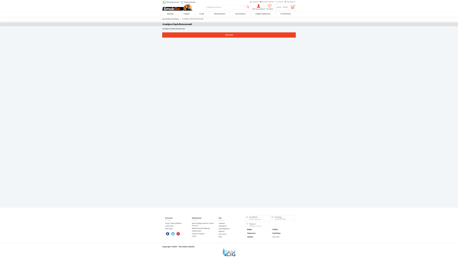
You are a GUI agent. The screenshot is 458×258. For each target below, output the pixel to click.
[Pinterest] (178, 234)
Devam (229, 35)
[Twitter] (173, 234)
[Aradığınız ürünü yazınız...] (247, 7)
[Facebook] (167, 234)
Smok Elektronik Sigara (170, 19)
